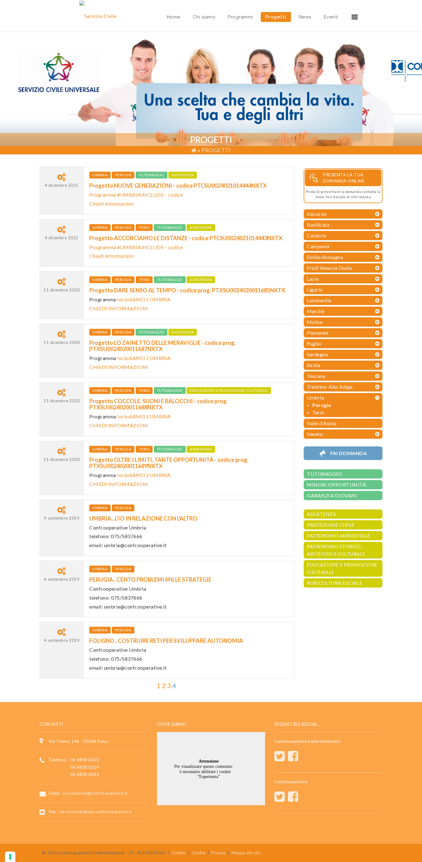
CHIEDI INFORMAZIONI (118, 308)
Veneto (315, 434)
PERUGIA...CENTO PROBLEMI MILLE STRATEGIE (150, 579)
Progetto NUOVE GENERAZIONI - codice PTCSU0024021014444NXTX (178, 185)
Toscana (316, 376)
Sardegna (317, 354)
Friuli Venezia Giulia (329, 268)
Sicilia (313, 365)
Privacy (218, 852)
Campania (318, 246)
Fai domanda (348, 453)
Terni (144, 227)
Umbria (100, 175)
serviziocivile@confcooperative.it (94, 792)
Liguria (315, 289)
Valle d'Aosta (322, 423)
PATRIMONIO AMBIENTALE (338, 535)
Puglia (314, 343)
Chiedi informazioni (111, 204)
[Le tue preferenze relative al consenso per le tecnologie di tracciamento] (10, 857)
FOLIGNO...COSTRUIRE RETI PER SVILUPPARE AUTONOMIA (166, 640)
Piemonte (317, 333)
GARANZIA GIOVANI (332, 495)
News (305, 17)
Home (173, 17)
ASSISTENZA (182, 175)
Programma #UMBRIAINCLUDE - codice (136, 195)
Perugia (123, 175)
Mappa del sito (246, 852)
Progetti (275, 17)
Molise (315, 322)
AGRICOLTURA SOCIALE (334, 583)
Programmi (240, 17)
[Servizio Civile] (98, 15)
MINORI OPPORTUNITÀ (336, 484)
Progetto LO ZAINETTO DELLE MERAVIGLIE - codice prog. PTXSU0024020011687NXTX (162, 345)
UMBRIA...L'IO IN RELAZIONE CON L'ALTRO (143, 518)
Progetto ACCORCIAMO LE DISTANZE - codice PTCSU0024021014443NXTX (185, 238)
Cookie (199, 852)
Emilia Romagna (325, 257)
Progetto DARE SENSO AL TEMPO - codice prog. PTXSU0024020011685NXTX (187, 290)
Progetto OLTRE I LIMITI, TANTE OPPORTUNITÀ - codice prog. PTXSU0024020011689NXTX (168, 462)
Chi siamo (204, 17)
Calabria (316, 235)
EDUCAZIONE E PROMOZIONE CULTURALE (229, 390)
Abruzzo (317, 214)
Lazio (313, 279)
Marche (315, 311)
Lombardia (319, 300)
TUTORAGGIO (151, 175)
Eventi (331, 17)
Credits (179, 852)
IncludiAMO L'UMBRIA (144, 299)
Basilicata (318, 225)
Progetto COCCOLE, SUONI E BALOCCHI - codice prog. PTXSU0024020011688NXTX (158, 404)
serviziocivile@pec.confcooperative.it (95, 811)
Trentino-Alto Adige (330, 387)
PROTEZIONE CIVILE (331, 525)
